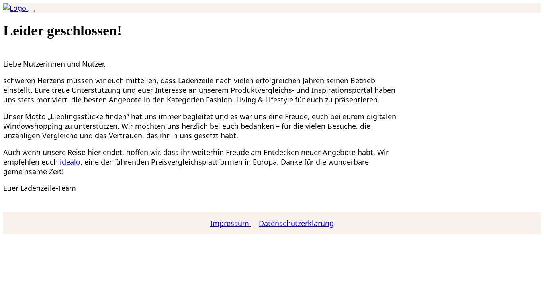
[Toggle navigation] (31, 11)
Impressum (230, 223)
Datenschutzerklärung (296, 223)
